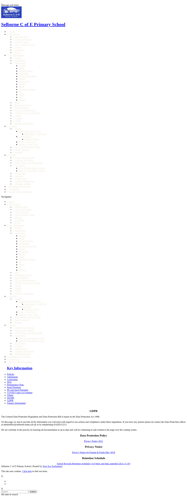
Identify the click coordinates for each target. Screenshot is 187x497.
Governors (20, 50)
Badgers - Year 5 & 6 (28, 144)
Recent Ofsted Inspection (20, 192)
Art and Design (26, 71)
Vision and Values (23, 39)
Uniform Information (24, 181)
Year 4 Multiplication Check (28, 147)
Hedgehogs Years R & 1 (30, 131)
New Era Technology (53, 466)
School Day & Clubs (24, 157)
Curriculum (20, 63)
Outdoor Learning (27, 89)
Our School (14, 34)
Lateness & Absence (24, 160)
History (22, 84)
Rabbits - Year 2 (32, 139)
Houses (18, 47)
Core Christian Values (25, 44)
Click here (27, 471)
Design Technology (28, 76)
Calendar (19, 176)
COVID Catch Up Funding (27, 113)
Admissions (20, 60)
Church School (22, 42)
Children (13, 126)
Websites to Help (22, 184)
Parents (12, 155)
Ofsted (18, 115)
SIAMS (18, 118)
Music (21, 86)
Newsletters (20, 165)
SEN (17, 102)
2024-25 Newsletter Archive (32, 171)
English (22, 65)
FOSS (17, 52)
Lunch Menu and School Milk (29, 163)
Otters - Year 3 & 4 (27, 142)
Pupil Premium (21, 107)
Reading (18, 152)
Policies (18, 58)
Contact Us (14, 189)
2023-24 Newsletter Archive (32, 168)
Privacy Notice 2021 (93, 441)
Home (12, 31)
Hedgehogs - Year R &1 (36, 134)
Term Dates (20, 173)
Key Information (16, 55)
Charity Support (22, 150)
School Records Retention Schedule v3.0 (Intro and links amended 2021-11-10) (93, 463)
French (22, 79)
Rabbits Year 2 (25, 136)
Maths (21, 68)
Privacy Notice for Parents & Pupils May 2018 (93, 452)
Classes (18, 128)
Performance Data (23, 105)
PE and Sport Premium (25, 110)
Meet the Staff (21, 37)
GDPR (18, 121)
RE (20, 97)
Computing (24, 73)
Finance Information (24, 123)
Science (22, 100)
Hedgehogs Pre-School (19, 186)
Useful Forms (21, 178)
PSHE (22, 94)
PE (20, 92)
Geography (24, 81)
